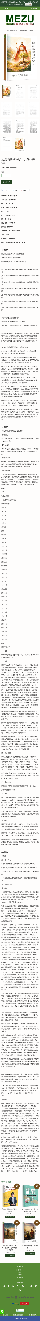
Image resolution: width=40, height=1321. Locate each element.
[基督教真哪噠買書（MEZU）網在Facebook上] (9, 1286)
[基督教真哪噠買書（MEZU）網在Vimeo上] (36, 1286)
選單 (6, 8)
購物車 (35, 8)
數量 (2, 172)
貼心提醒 (28, 4)
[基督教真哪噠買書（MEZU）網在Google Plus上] (18, 1286)
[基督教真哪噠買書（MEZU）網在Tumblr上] (27, 1286)
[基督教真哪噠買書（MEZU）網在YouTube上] (31, 1286)
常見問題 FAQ (20, 1270)
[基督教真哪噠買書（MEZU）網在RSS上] (20, 1290)
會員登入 (20, 1272)
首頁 (2, 30)
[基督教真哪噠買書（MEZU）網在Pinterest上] (13, 1286)
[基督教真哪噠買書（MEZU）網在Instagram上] (23, 1286)
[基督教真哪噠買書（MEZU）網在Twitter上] (4, 1286)
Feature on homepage (12, 30)
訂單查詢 (20, 1277)
